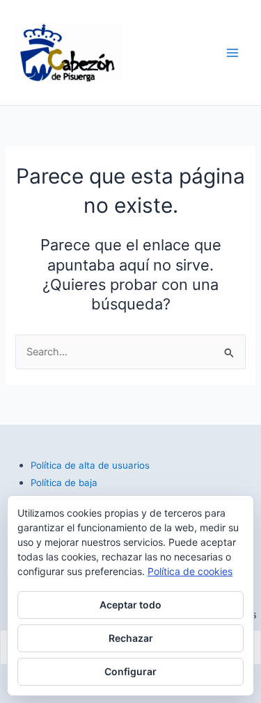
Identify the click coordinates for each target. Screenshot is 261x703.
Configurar (130, 671)
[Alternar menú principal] (232, 52)
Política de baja (64, 482)
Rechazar (131, 638)
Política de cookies (190, 571)
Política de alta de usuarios (90, 465)
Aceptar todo (130, 605)
